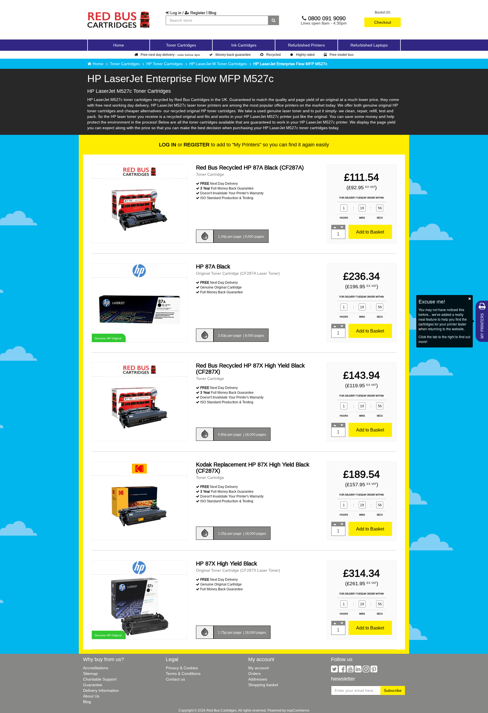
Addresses (257, 679)
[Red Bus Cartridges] (119, 13)
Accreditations (95, 668)
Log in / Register (187, 12)
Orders (254, 673)
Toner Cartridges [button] (181, 45)
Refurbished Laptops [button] (369, 45)
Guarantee (92, 685)
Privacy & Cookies (182, 668)
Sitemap (90, 673)
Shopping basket (263, 685)
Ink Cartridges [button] (243, 45)
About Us (91, 696)
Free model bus (342, 54)
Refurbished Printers (306, 45)
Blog (212, 12)
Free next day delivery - (170, 54)
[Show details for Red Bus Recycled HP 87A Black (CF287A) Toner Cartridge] (139, 210)
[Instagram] (366, 670)
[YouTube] (350, 670)
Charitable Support (100, 679)
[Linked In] (358, 670)
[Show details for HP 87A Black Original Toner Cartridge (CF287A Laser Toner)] (139, 309)
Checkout (382, 22)
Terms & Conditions (183, 673)
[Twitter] (334, 670)
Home (118, 45)
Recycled (273, 54)
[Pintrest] (374, 670)
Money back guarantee (233, 54)
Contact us (175, 679)
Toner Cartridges (125, 63)
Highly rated (305, 54)
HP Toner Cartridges (164, 63)
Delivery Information (101, 690)
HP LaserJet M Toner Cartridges (218, 63)
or (184, 145)
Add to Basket (370, 231)
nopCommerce (298, 710)
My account (258, 668)
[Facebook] (342, 670)
